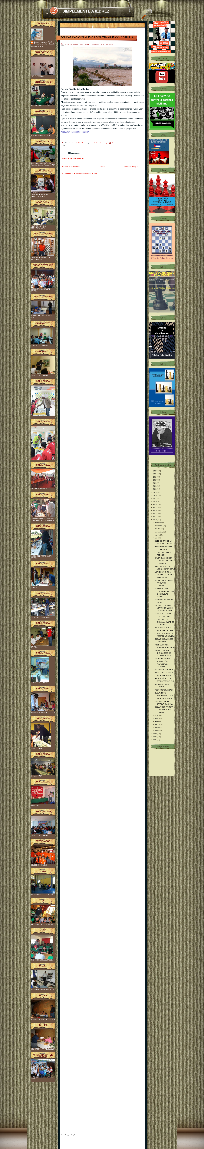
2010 (155, 520)
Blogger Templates (71, 1135)
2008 (155, 737)
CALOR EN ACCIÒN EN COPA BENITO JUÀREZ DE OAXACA (165, 560)
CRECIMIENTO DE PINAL (164, 670)
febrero (158, 727)
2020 (155, 489)
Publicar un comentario (72, 158)
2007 (155, 740)
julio (156, 538)
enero (157, 730)
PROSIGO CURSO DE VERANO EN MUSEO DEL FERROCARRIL (164, 607)
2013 (155, 510)
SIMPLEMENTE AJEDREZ (85, 11)
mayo (157, 718)
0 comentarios (117, 143)
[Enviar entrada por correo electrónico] (63, 145)
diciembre (158, 523)
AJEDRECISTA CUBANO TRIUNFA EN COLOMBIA (164, 583)
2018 (155, 495)
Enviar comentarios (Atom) (85, 174)
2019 (155, 492)
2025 (155, 474)
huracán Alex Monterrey (80, 143)
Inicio (102, 166)
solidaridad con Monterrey (98, 143)
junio (157, 715)
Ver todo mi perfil (37, 46)
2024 (155, 477)
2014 (155, 507)
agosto (157, 535)
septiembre (159, 532)
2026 (155, 471)
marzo (157, 724)
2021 (155, 486)
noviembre (159, 526)
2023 (155, 480)
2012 (155, 513)
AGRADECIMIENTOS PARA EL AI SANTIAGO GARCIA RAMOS (164, 574)
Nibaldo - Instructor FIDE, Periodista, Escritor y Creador (44, 43)
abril (156, 721)
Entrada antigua (131, 167)
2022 (155, 483)
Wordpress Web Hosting (55, 1135)
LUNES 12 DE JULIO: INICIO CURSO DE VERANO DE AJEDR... (164, 653)
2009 (155, 734)
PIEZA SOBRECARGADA (164, 690)
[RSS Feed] (54, 10)
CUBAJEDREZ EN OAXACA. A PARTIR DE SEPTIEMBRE (164, 621)
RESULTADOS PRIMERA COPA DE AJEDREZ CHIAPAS (164, 709)
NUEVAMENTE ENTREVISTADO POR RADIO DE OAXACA (164, 695)
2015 (155, 504)
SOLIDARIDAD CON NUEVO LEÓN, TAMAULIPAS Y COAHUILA (97, 37)
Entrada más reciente (71, 167)
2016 (155, 501)
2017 (155, 498)
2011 (155, 516)
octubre (158, 529)
